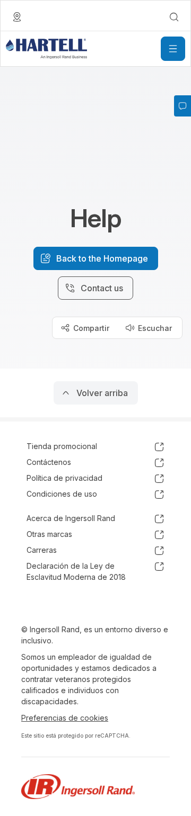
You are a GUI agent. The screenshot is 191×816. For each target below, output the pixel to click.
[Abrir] (173, 49)
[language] (17, 17)
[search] (174, 17)
